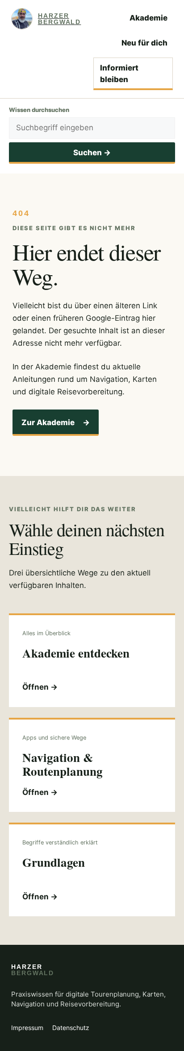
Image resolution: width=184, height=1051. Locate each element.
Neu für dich (144, 42)
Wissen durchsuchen (39, 109)
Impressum (27, 1027)
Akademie (148, 17)
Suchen (92, 152)
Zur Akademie (55, 422)
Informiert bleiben (119, 73)
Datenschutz (70, 1027)
